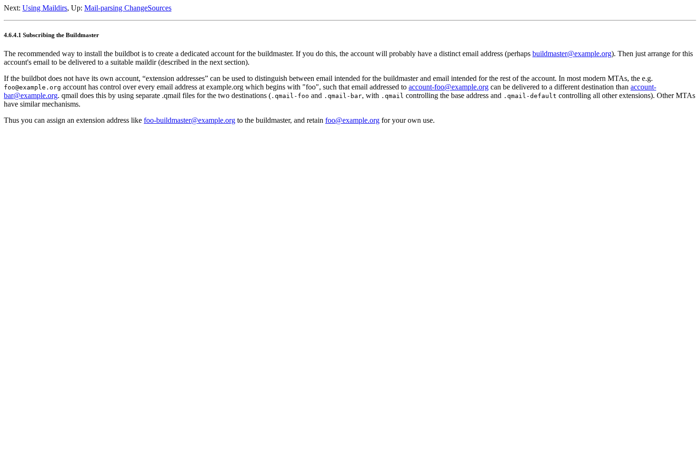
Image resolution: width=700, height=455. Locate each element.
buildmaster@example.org (571, 53)
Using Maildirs (44, 8)
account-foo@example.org (449, 87)
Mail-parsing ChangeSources (127, 8)
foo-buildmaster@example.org (189, 120)
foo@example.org (352, 120)
